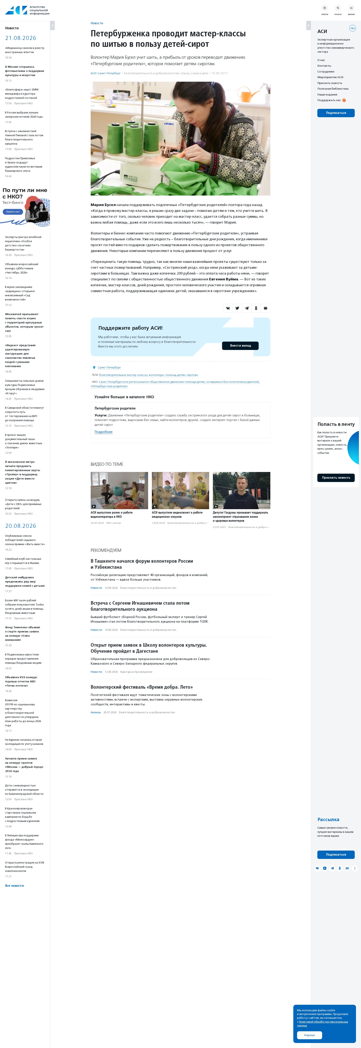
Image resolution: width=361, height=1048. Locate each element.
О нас (321, 60)
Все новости (14, 886)
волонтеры (156, 375)
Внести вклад (240, 346)
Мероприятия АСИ (330, 77)
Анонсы (96, 712)
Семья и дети (199, 73)
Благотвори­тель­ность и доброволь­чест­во (152, 73)
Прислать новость (329, 83)
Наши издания (327, 94)
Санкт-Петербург (109, 367)
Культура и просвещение (136, 671)
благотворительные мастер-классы (123, 375)
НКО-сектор (113, 522)
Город (185, 73)
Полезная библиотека (332, 88)
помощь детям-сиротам (181, 375)
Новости (97, 23)
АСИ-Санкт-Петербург (106, 73)
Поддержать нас (329, 100)
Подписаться (336, 113)
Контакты (324, 65)
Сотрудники (325, 71)
